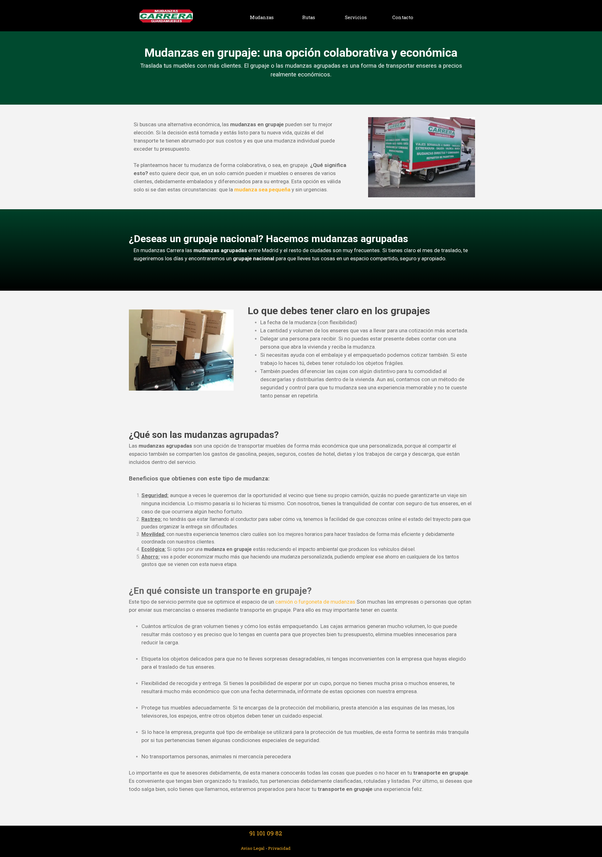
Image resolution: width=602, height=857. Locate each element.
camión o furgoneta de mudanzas (315, 602)
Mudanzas (262, 17)
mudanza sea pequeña (262, 189)
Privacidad (279, 848)
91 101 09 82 (265, 833)
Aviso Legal (253, 848)
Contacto (402, 17)
